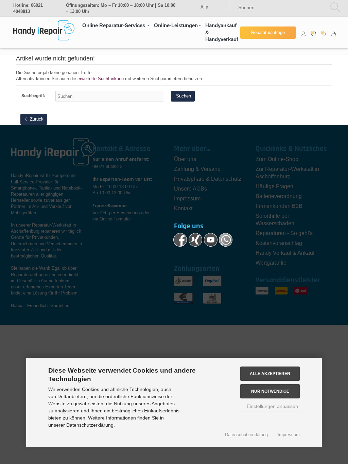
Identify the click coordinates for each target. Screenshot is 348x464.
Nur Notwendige (270, 391)
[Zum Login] (303, 32)
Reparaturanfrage (268, 32)
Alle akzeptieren (270, 373)
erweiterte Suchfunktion (100, 78)
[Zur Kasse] (334, 32)
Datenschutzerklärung (246, 434)
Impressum (289, 434)
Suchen (183, 96)
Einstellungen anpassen (271, 406)
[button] (116, 25)
